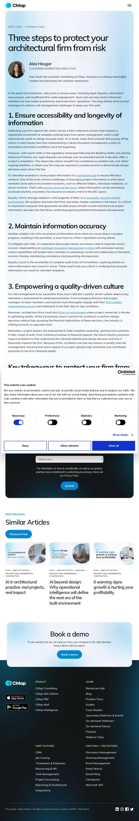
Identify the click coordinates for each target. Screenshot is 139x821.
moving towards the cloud (60, 187)
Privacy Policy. (71, 475)
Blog (89, 693)
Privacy (55, 809)
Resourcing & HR (46, 768)
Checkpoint (93, 779)
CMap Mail (42, 704)
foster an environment (72, 312)
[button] (129, 5)
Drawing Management (100, 757)
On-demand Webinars (100, 720)
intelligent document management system (67, 248)
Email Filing (93, 774)
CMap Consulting (46, 688)
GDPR (73, 809)
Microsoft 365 (94, 785)
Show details (120, 434)
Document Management (101, 752)
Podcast (91, 731)
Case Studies (94, 710)
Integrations (43, 790)
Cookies (64, 809)
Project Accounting (47, 779)
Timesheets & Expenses (50, 763)
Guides (90, 704)
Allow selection (70, 445)
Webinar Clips (95, 737)
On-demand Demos (98, 726)
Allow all (114, 445)
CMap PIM (41, 699)
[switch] (52, 422)
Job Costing (42, 757)
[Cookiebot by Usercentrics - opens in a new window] (120, 372)
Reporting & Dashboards (51, 785)
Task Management (47, 774)
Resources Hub (95, 688)
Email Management (98, 763)
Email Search (94, 768)
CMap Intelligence (46, 710)
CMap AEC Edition (46, 693)
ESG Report (83, 809)
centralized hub (86, 175)
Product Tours (94, 699)
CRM (38, 752)
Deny (25, 445)
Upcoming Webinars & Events (104, 715)
